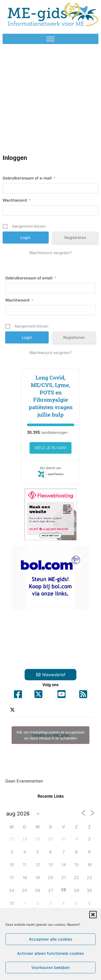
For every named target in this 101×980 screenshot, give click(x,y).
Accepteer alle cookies (50, 939)
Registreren (75, 237)
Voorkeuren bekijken (50, 967)
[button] (93, 914)
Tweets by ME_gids (51, 735)
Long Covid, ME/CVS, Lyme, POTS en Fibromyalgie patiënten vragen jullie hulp (51, 396)
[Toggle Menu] (50, 39)
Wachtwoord (17, 200)
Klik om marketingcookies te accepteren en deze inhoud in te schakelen (51, 735)
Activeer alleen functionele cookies (50, 953)
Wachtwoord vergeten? (50, 252)
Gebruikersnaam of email (30, 278)
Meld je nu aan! (50, 447)
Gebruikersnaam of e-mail (29, 178)
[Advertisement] (50, 97)
